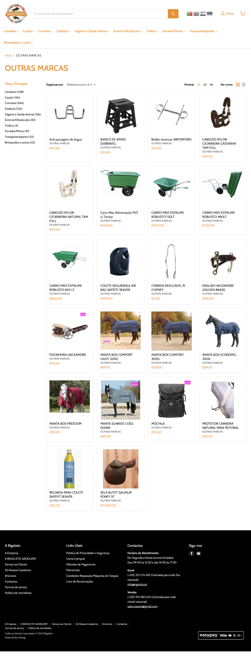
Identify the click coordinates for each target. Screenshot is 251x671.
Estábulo (63, 31)
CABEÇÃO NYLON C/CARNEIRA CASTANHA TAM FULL (219, 144)
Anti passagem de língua (65, 139)
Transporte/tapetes (202, 31)
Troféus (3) (11, 125)
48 (211, 84)
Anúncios (10, 576)
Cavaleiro (10, 31)
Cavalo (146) (12, 97)
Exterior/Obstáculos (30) (20, 120)
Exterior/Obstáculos (127, 31)
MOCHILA (158, 423)
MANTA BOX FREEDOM (65, 423)
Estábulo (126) (13, 108)
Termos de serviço (16, 587)
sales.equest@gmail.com (142, 606)
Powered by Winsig (15, 637)
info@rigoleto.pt (137, 584)
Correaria (44, 31)
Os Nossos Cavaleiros (18, 570)
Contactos (11, 581)
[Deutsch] (209, 13)
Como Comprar (75, 559)
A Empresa (11, 553)
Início (8, 55)
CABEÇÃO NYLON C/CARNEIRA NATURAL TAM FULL (68, 217)
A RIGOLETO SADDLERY (20, 559)
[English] (196, 13)
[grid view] (238, 84)
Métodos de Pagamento (80, 564)
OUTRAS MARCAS (59, 143)
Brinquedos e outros (18, 42)
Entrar (230, 13)
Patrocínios (73, 570)
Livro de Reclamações (79, 581)
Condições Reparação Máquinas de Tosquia (92, 576)
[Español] (203, 13)
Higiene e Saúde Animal (91, 31)
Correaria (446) (14, 103)
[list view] (243, 84)
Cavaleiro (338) (14, 92)
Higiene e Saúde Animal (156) (23, 114)
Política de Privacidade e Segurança (87, 553)
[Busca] (173, 13)
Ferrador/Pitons (173, 31)
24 (198, 84)
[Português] (189, 13)
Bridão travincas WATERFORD (171, 139)
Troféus (151, 31)
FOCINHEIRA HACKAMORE (67, 355)
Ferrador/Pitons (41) (17, 131)
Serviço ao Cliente (16, 564)
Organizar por (54, 84)
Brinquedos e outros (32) (20, 142)
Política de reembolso (18, 593)
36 (204, 84)
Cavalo (28, 31)
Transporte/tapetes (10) (19, 137)
